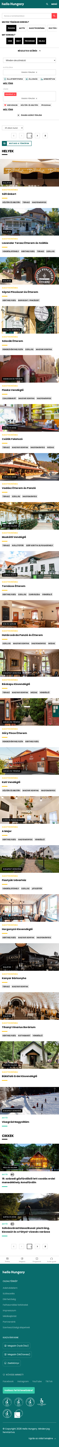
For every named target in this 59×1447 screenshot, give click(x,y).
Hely (18, 41)
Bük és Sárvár (9, 624)
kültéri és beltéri (11, 202)
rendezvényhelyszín (13, 349)
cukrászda (34, 594)
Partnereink (9, 1321)
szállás (51, 251)
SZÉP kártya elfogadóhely (39, 545)
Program (30, 41)
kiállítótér (18, 545)
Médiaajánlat (10, 1316)
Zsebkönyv (13, 1363)
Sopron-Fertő (9, 575)
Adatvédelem (10, 1287)
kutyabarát (24, 1036)
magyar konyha (44, 349)
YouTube (37, 1381)
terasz (26, 202)
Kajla (42, 41)
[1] (13, 135)
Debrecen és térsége (13, 379)
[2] (37, 135)
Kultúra (53, 28)
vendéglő (47, 594)
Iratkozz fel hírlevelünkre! (19, 1390)
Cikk (10, 41)
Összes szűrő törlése (31, 115)
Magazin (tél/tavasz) (19, 1354)
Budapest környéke (12, 673)
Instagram (23, 1381)
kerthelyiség (28, 251)
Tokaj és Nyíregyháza (13, 918)
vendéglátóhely (11, 251)
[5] (45, 135)
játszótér (37, 888)
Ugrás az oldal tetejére (41, 1438)
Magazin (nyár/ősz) (18, 1345)
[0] (21, 135)
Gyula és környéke (11, 330)
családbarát (9, 398)
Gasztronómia (37, 28)
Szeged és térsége (11, 722)
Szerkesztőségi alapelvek (16, 1327)
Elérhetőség (9, 1299)
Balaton (7, 183)
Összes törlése (28, 72)
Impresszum (9, 1310)
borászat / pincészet (28, 300)
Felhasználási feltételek (15, 1304)
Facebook (8, 1381)
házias (50, 447)
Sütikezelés (9, 1293)
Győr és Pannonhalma (13, 820)
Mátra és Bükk (9, 428)
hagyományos (39, 202)
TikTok (49, 1381)
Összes (11, 28)
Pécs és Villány (10, 526)
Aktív (22, 28)
